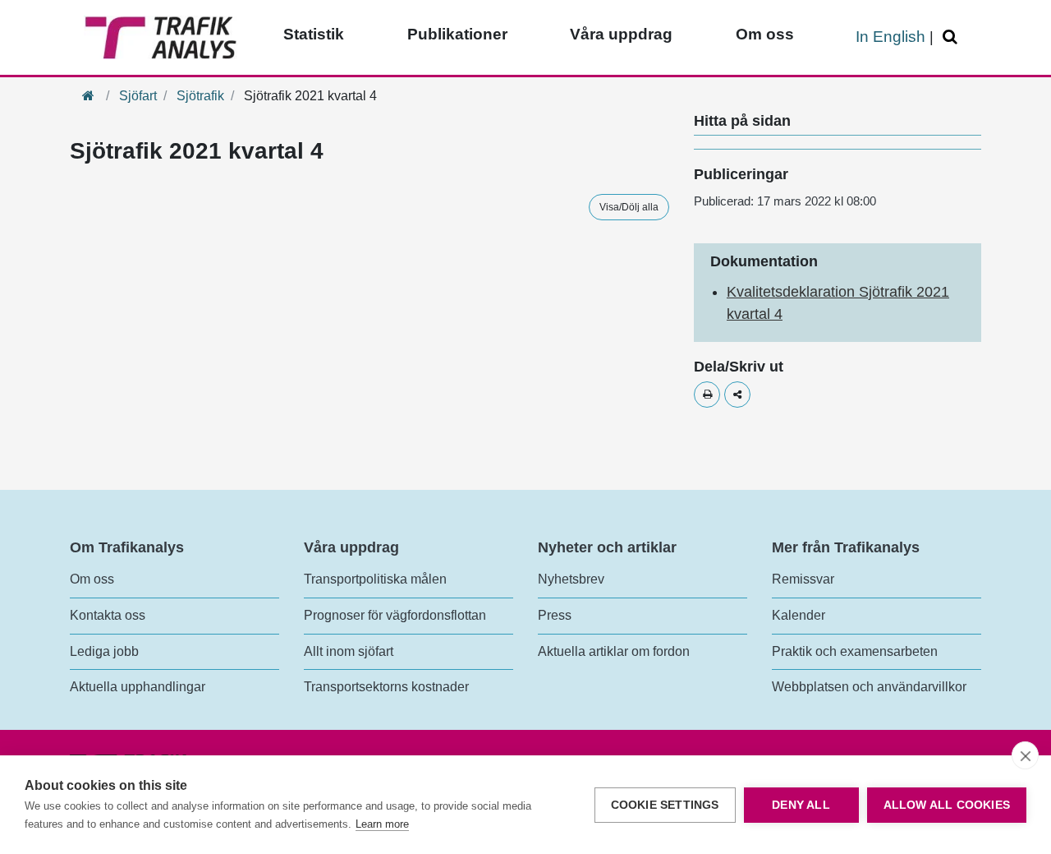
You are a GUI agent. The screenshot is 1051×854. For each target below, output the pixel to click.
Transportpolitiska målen (375, 579)
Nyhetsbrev (571, 579)
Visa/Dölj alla (629, 207)
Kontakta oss (107, 615)
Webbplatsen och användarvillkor (869, 687)
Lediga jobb (104, 651)
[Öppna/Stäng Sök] (952, 37)
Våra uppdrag (621, 34)
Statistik (313, 34)
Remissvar (803, 579)
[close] (1025, 755)
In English (890, 36)
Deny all (801, 805)
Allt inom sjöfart (348, 651)
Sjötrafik (200, 96)
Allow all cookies (946, 805)
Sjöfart (138, 96)
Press (554, 615)
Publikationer (457, 34)
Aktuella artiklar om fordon (614, 651)
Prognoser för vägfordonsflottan (395, 615)
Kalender (798, 615)
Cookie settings (665, 805)
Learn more (382, 824)
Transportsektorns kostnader (386, 687)
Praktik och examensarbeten (855, 651)
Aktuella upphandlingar (137, 687)
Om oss (765, 34)
